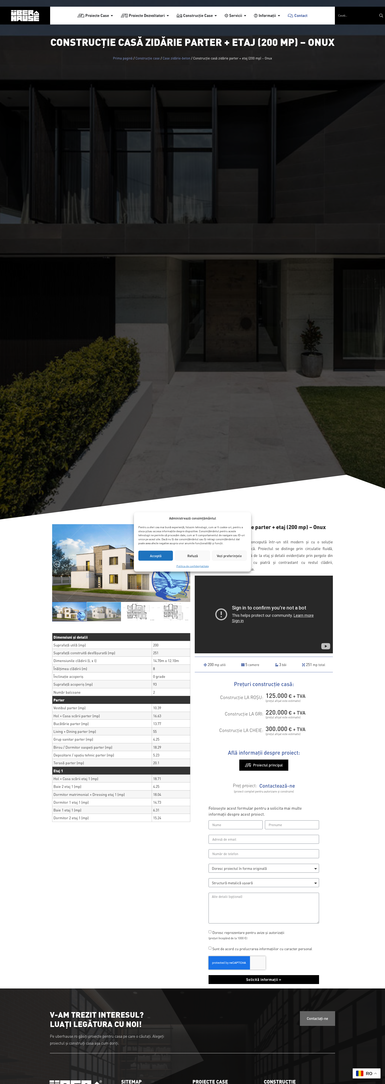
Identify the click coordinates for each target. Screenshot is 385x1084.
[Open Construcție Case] (215, 15)
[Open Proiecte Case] (112, 15)
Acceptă (156, 555)
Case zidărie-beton (176, 58)
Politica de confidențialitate (192, 566)
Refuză (192, 555)
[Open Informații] (279, 15)
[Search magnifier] (381, 15)
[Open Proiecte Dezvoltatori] (168, 15)
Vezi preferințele (229, 555)
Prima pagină (123, 58)
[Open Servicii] (245, 15)
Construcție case (147, 58)
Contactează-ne (277, 785)
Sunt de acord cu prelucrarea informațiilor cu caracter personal (262, 948)
